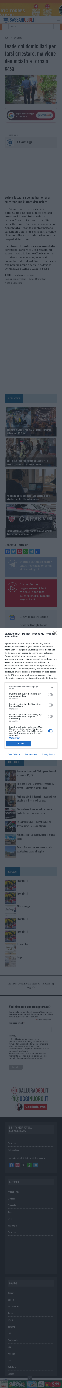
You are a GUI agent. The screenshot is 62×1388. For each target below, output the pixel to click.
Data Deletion (14, 754)
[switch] (50, 694)
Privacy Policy (48, 754)
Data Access (31, 754)
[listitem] (31, 688)
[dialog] (31, 694)
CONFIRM (18, 743)
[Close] (56, 634)
